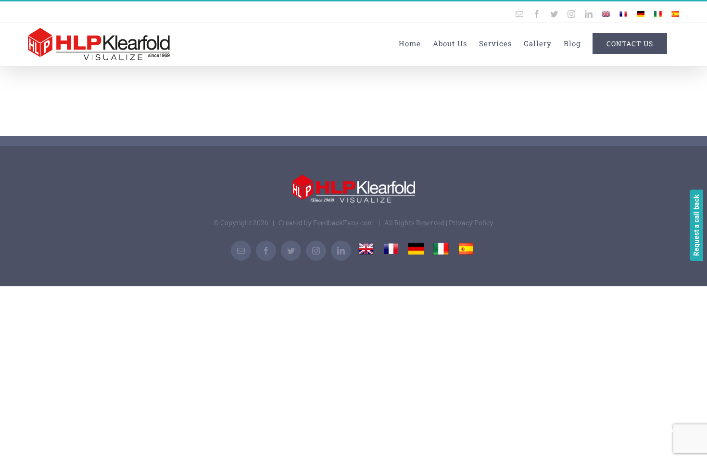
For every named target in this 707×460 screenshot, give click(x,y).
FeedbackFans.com (343, 222)
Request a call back (696, 225)
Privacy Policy (471, 222)
